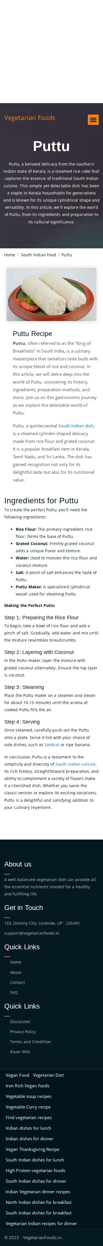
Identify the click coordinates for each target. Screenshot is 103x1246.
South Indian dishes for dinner (36, 1181)
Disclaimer (20, 1021)
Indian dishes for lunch (28, 1128)
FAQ (14, 992)
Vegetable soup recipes (29, 1096)
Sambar (52, 744)
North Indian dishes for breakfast (39, 1202)
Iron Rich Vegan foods (27, 1085)
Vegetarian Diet (48, 1075)
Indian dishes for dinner (29, 1138)
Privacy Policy (23, 1031)
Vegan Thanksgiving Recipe (33, 1149)
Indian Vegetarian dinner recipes (38, 1191)
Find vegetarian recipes (29, 1117)
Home (15, 962)
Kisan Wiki (20, 1051)
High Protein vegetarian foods (35, 1170)
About (16, 972)
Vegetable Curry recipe (28, 1107)
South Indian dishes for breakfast (39, 1213)
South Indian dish (75, 426)
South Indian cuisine (76, 764)
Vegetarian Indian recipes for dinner (41, 1223)
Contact (17, 982)
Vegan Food (17, 1075)
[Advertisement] (51, 51)
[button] (93, 120)
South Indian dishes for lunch (35, 1160)
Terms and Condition (30, 1041)
